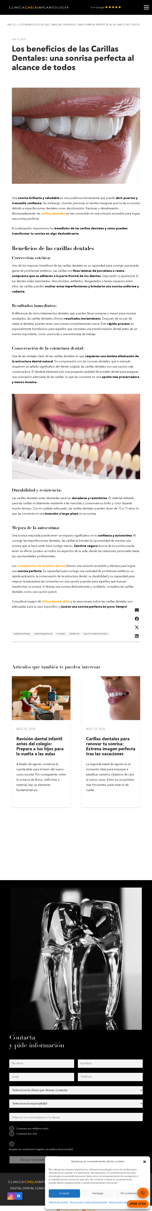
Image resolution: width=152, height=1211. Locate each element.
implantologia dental (43, 634)
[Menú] (146, 7)
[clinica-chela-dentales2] (40, 7)
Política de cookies (58, 1202)
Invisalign (61, 634)
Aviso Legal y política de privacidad (88, 1202)
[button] (144, 1162)
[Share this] (137, 619)
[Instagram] (11, 1196)
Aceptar (64, 1193)
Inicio (11, 25)
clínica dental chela (56, 601)
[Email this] (137, 610)
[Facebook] (18, 1196)
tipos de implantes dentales (95, 634)
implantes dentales (22, 634)
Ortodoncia (74, 634)
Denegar (97, 1193)
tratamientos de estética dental (40, 566)
